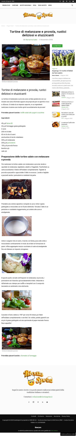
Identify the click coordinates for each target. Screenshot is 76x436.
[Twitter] (69, 1)
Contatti (33, 416)
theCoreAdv (54, 430)
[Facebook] (60, 1)
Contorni (15, 5)
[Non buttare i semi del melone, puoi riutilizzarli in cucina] (56, 114)
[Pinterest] (66, 1)
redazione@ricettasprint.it (42, 397)
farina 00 (10, 123)
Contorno (63, 97)
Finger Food (6, 5)
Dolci (62, 118)
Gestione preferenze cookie (68, 434)
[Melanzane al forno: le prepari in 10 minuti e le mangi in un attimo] (56, 94)
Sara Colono (55, 75)
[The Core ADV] (38, 428)
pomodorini (11, 143)
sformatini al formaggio (28, 356)
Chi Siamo (41, 416)
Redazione (49, 416)
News (50, 5)
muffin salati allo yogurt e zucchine (32, 113)
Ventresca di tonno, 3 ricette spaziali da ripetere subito (67, 103)
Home (3, 26)
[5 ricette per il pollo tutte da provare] (56, 124)
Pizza (34, 5)
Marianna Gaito (31, 40)
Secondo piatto (64, 107)
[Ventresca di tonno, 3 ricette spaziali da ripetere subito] (56, 103)
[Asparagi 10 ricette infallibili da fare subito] (63, 58)
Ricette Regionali (25, 5)
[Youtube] (73, 1)
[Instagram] (63, 1)
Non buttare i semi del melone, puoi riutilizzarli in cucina (68, 114)
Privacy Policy (66, 416)
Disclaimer (57, 416)
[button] (72, 5)
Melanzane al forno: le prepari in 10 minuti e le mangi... (67, 93)
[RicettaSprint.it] (38, 16)
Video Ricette (42, 5)
